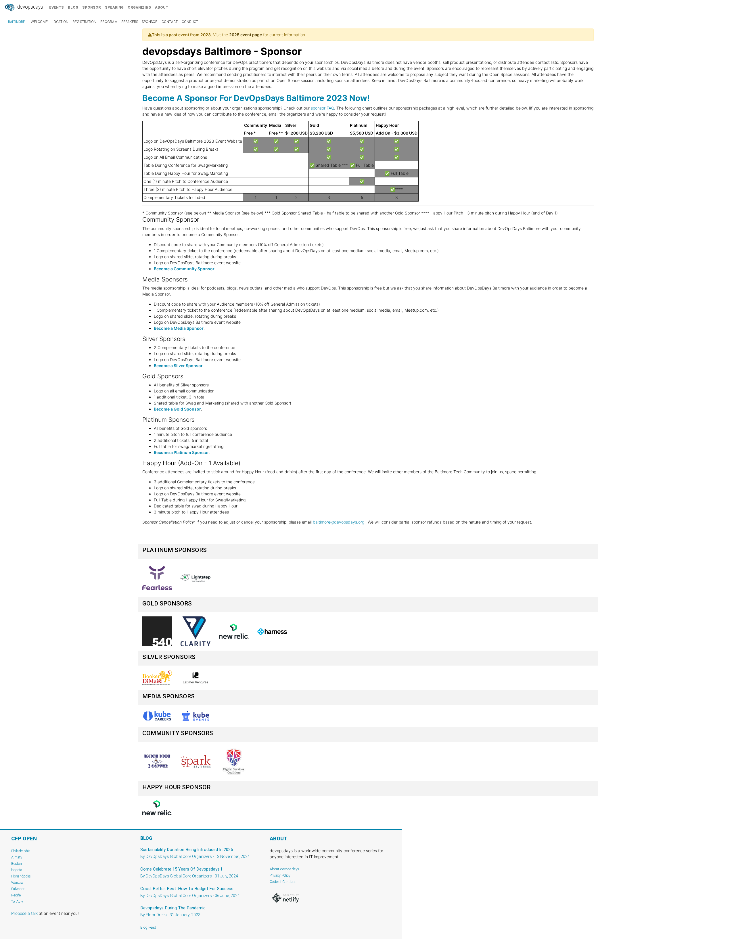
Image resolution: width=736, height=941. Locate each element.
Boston (16, 863)
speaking (114, 7)
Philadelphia (20, 851)
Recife (16, 895)
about (161, 7)
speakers (130, 22)
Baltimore (16, 22)
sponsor (91, 7)
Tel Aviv (17, 901)
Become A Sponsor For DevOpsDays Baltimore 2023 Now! (256, 98)
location (60, 22)
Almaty (16, 857)
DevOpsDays (29, 7)
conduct (190, 22)
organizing (139, 7)
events (56, 7)
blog (73, 7)
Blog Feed (148, 927)
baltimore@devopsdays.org (338, 522)
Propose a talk (24, 913)
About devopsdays (284, 869)
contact (170, 22)
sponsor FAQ (322, 108)
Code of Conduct (283, 881)
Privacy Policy (280, 875)
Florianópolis (21, 876)
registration (84, 22)
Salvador (17, 889)
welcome (39, 22)
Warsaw (17, 882)
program (109, 22)
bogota (16, 870)
